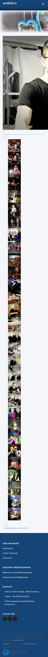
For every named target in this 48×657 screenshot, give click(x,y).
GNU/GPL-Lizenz (30, 644)
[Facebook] (5, 618)
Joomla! (6, 644)
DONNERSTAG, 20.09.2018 (16, 528)
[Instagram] (15, 618)
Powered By (15, 652)
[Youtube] (10, 618)
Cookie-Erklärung (10, 553)
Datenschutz (8, 548)
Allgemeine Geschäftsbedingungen (17, 572)
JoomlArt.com (18, 640)
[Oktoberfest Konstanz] (10, 5)
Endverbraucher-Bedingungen (15, 577)
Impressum (7, 558)
